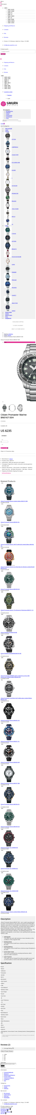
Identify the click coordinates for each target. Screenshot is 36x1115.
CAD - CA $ (11, 11)
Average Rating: (8, 1048)
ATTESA (14, 139)
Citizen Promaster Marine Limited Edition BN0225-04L (14, 912)
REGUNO (14, 201)
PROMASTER (15, 193)
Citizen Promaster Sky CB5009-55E (9, 847)
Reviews (6, 37)
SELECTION (15, 303)
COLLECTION (15, 154)
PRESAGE (14, 280)
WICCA (13, 216)
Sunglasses (9, 116)
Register (9, 95)
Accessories (9, 115)
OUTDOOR (14, 185)
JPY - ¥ (10, 17)
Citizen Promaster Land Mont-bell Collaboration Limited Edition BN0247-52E (16, 698)
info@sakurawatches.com (10, 45)
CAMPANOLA (15, 147)
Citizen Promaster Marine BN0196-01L (10, 804)
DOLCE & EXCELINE (16, 256)
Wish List (6, 1096)
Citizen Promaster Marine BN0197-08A (10, 783)
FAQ (5, 33)
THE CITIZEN (15, 209)
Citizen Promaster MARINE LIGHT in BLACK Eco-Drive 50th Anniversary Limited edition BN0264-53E (15, 676)
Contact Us (6, 1079)
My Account (7, 1093)
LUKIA (13, 264)
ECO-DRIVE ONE (16, 162)
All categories (9, 111)
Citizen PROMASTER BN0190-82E (9, 632)
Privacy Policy (7, 1076)
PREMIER (14, 272)
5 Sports (14, 233)
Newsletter (7, 1097)
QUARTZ (14, 295)
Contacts (6, 29)
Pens (7, 118)
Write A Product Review (7, 1051)
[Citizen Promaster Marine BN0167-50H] (4, 411)
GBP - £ (10, 14)
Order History (7, 1094)
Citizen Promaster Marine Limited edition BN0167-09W (14, 501)
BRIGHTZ (14, 249)
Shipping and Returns (9, 26)
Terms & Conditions (9, 1078)
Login (8, 98)
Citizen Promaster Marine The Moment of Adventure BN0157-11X (17, 610)
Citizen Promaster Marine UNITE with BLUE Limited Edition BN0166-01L (17, 545)
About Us (6, 1074)
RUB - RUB (11, 19)
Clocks (7, 114)
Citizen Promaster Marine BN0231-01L (10, 741)
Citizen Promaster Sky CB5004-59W (9, 891)
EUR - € (10, 12)
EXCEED (14, 170)
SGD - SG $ (11, 21)
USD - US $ (11, 22)
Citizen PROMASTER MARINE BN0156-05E (11, 653)
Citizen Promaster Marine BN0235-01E (10, 720)
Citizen (7, 131)
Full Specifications (6, 473)
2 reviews (3, 421)
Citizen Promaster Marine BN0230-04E (10, 762)
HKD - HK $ (11, 16)
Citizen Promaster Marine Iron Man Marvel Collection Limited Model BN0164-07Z (17, 567)
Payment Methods (8, 1072)
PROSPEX (14, 287)
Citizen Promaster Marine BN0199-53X (10, 589)
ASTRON (14, 241)
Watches (8, 112)
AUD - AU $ (11, 9)
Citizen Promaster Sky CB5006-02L (9, 868)
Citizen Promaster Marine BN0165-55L (10, 522)
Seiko (6, 226)
